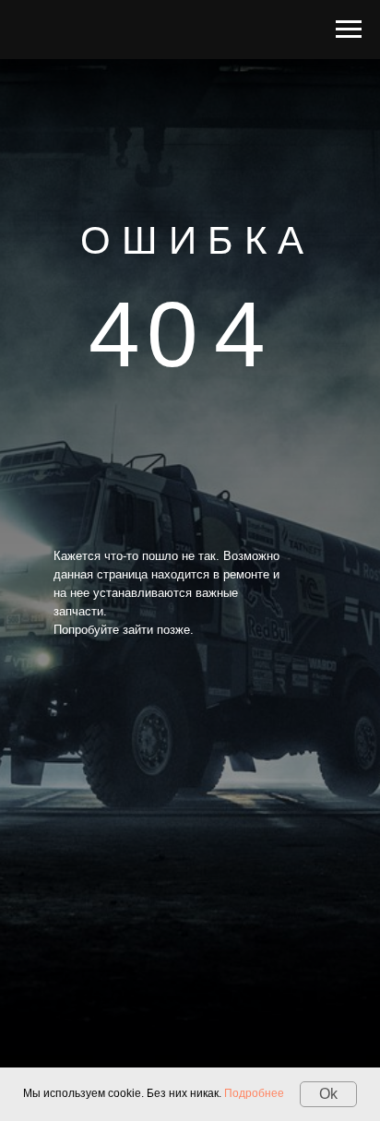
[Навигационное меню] (349, 29)
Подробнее (254, 1093)
